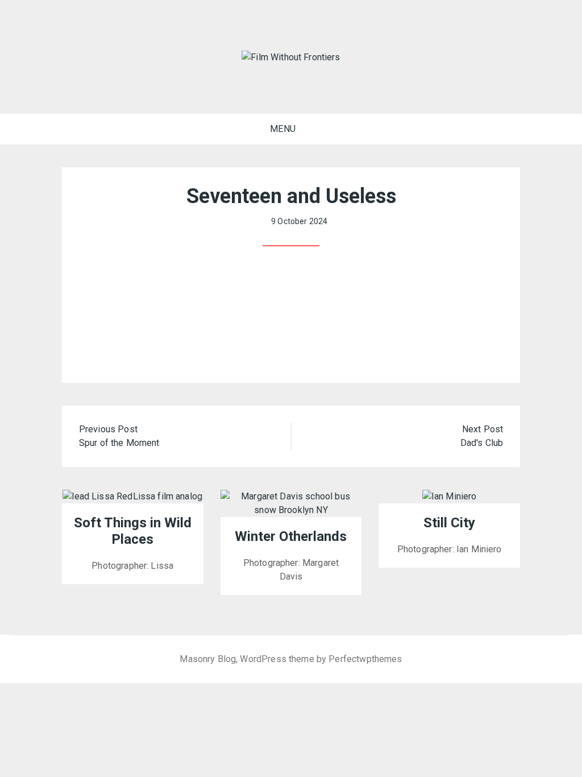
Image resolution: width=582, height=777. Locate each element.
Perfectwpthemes (365, 659)
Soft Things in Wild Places (133, 531)
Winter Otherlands (291, 536)
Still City (449, 523)
